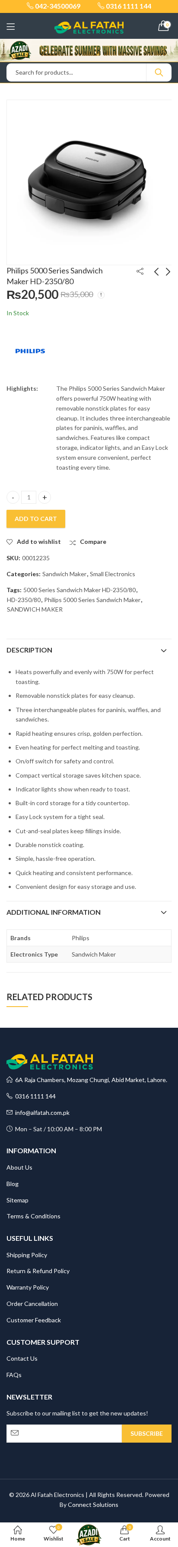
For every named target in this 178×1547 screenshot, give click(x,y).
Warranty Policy (27, 1287)
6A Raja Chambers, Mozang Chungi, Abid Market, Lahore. (90, 1079)
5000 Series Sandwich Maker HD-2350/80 (79, 589)
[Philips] (30, 351)
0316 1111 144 (34, 1096)
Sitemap (17, 1200)
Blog (12, 1183)
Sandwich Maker (64, 573)
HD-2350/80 (24, 599)
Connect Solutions (93, 1504)
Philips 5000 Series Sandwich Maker (92, 599)
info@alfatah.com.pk (41, 1112)
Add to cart (36, 518)
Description (29, 650)
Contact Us (22, 1358)
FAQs (14, 1374)
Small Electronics (112, 573)
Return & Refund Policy (38, 1270)
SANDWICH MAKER (35, 609)
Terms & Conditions (33, 1216)
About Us (19, 1167)
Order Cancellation (32, 1303)
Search (159, 72)
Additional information (53, 912)
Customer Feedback (33, 1320)
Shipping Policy (26, 1254)
